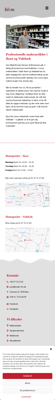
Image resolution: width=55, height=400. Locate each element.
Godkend (27, 376)
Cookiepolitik (26, 396)
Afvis (27, 383)
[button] (51, 349)
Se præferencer (27, 390)
